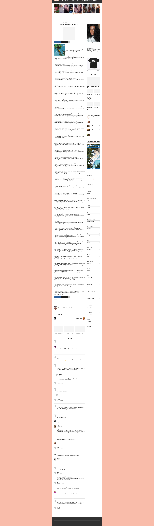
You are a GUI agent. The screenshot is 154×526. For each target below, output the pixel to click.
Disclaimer (81, 0)
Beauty (69, 521)
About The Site (93, 182)
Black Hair (94, 189)
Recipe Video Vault (94, 293)
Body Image (94, 191)
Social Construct (93, 296)
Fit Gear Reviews (93, 251)
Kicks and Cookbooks (94, 244)
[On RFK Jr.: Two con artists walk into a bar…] (93, 81)
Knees (94, 186)
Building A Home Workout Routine (93, 198)
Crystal (58, 420)
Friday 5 (93, 256)
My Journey (93, 275)
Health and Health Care (93, 261)
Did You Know (93, 228)
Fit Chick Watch (93, 249)
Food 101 (93, 254)
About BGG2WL (73, 0)
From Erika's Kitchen (93, 258)
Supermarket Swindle (93, 300)
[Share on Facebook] (68, 303)
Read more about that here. (92, 50)
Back (94, 203)
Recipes (93, 289)
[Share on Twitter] (69, 303)
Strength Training (94, 238)
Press (91, 0)
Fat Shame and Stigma (93, 247)
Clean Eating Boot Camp (93, 217)
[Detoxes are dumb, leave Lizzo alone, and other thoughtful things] (90, 104)
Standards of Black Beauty (93, 298)
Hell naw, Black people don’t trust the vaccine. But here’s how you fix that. (97, 108)
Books (93, 196)
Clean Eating (72, 521)
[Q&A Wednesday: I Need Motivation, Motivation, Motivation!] (80, 329)
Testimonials (93, 303)
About (66, 521)
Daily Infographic (93, 224)
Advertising (77, 0)
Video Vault (93, 319)
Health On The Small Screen (93, 265)
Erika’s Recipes (81, 521)
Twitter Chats (93, 317)
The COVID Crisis (93, 307)
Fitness (85, 521)
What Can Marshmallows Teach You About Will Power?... (58, 334)
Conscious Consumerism (93, 221)
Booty (94, 205)
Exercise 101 (93, 233)
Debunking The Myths (93, 226)
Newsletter (88, 0)
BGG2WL (93, 193)
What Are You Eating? (93, 324)
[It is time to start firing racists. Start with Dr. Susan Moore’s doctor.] (97, 91)
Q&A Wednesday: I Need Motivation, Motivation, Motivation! (80, 334)
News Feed (93, 279)
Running (94, 237)
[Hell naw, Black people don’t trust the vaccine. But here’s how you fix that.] (97, 104)
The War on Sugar (93, 314)
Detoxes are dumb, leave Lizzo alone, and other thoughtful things (90, 108)
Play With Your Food (93, 282)
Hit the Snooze (93, 268)
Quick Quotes (93, 286)
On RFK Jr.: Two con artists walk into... (66, 0)
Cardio (94, 207)
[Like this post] (67, 303)
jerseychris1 (59, 399)
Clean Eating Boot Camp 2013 (93, 219)
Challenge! (93, 214)
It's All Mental (93, 272)
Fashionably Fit (93, 242)
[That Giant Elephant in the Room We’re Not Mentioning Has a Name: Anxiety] (69, 329)
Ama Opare (58, 458)
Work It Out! (93, 326)
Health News (93, 263)
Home (54, 22)
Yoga (94, 210)
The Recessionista (93, 312)
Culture (77, 521)
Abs (94, 200)
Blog (91, 521)
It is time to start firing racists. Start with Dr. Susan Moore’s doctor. (97, 95)
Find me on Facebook (89, 175)
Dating (88, 521)
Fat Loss (94, 235)
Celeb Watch (93, 212)
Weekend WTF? (93, 321)
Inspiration (58, 22)
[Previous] (59, 0)
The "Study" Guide (93, 305)
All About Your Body (93, 184)
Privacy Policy (95, 0)
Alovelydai (58, 388)
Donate (85, 0)
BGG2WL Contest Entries (94, 291)
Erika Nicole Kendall (68, 25)
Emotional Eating (93, 231)
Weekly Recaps (94, 277)
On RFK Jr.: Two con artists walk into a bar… (93, 87)
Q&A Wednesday (93, 284)
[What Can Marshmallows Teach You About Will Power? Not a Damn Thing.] (58, 329)
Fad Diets (93, 240)
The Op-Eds (93, 310)
